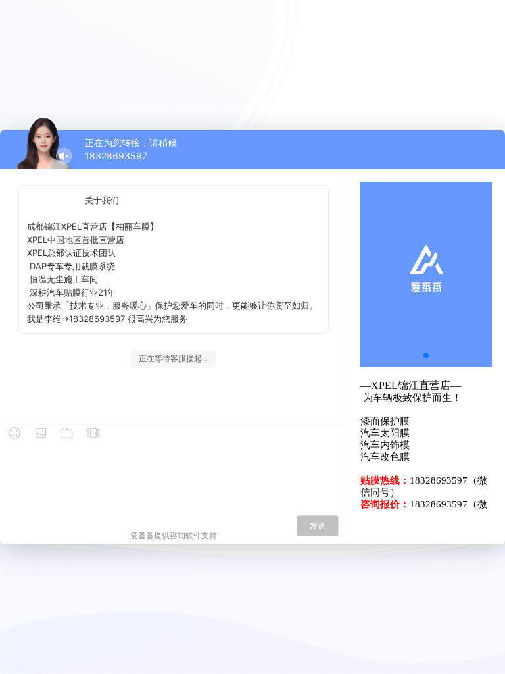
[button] (426, 355)
